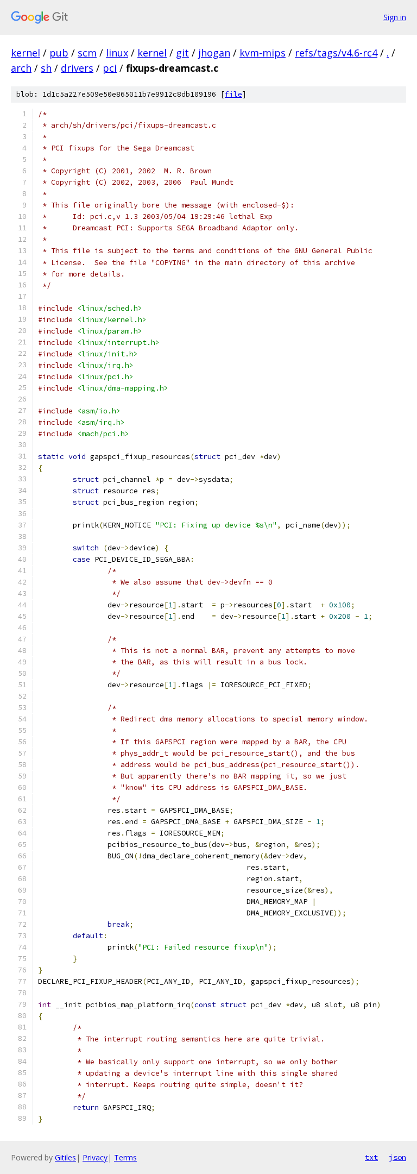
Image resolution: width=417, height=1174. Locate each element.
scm (87, 52)
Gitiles (65, 1157)
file (233, 94)
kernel (25, 52)
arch (21, 67)
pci (110, 67)
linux (117, 52)
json (397, 1157)
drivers (77, 67)
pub (58, 52)
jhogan (214, 52)
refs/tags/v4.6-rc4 (336, 52)
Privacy (95, 1157)
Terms (125, 1157)
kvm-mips (262, 52)
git (182, 52)
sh (46, 67)
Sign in (394, 17)
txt (371, 1157)
